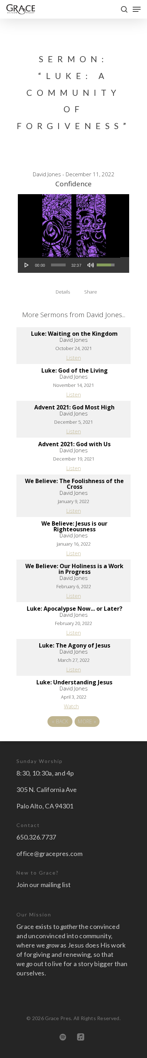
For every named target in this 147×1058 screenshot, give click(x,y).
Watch (71, 706)
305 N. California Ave (46, 789)
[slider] (58, 265)
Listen (73, 357)
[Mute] (90, 265)
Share (90, 292)
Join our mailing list (43, 885)
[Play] (27, 265)
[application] (69, 265)
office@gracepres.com (49, 853)
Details (63, 292)
